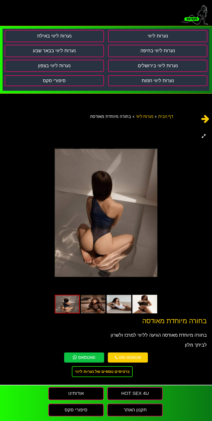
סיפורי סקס (54, 80)
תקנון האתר (135, 409)
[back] (205, 119)
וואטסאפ (86, 357)
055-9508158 (129, 357)
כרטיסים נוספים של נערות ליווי (102, 371)
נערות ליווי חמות (158, 80)
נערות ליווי (144, 116)
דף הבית (165, 116)
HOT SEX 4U (135, 393)
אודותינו (76, 393)
